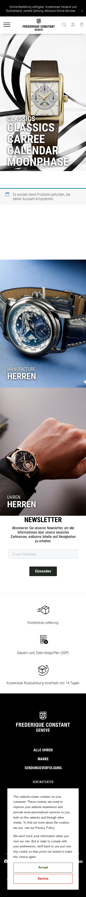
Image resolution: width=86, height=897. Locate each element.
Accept (43, 867)
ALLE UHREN (43, 750)
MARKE (43, 759)
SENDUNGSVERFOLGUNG (43, 768)
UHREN (13, 497)
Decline (43, 878)
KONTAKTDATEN (43, 782)
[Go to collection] (43, 324)
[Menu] (7, 25)
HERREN (21, 376)
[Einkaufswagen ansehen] (81, 25)
